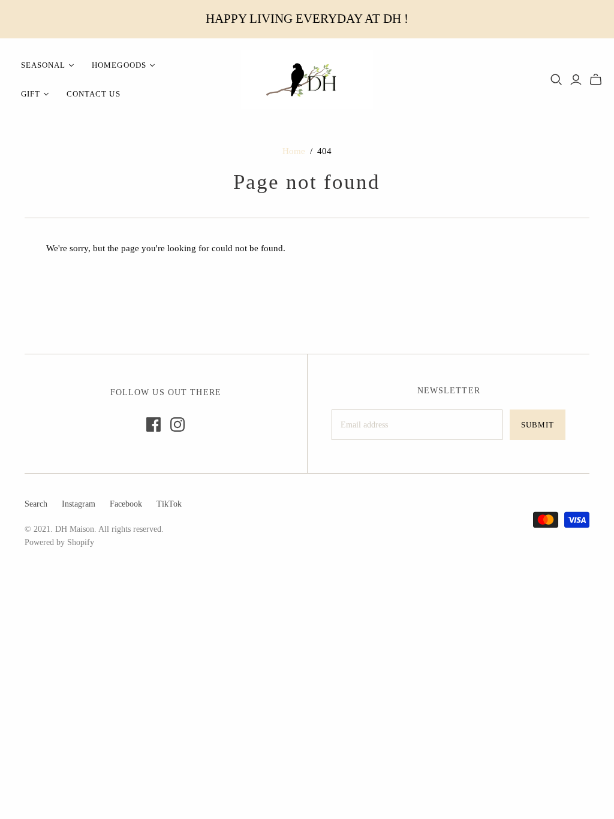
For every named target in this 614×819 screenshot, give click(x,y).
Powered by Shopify (59, 542)
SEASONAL (43, 65)
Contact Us (93, 93)
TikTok (169, 503)
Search (36, 503)
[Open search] (556, 80)
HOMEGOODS (119, 65)
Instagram (78, 503)
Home (293, 151)
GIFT (30, 93)
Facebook (126, 503)
